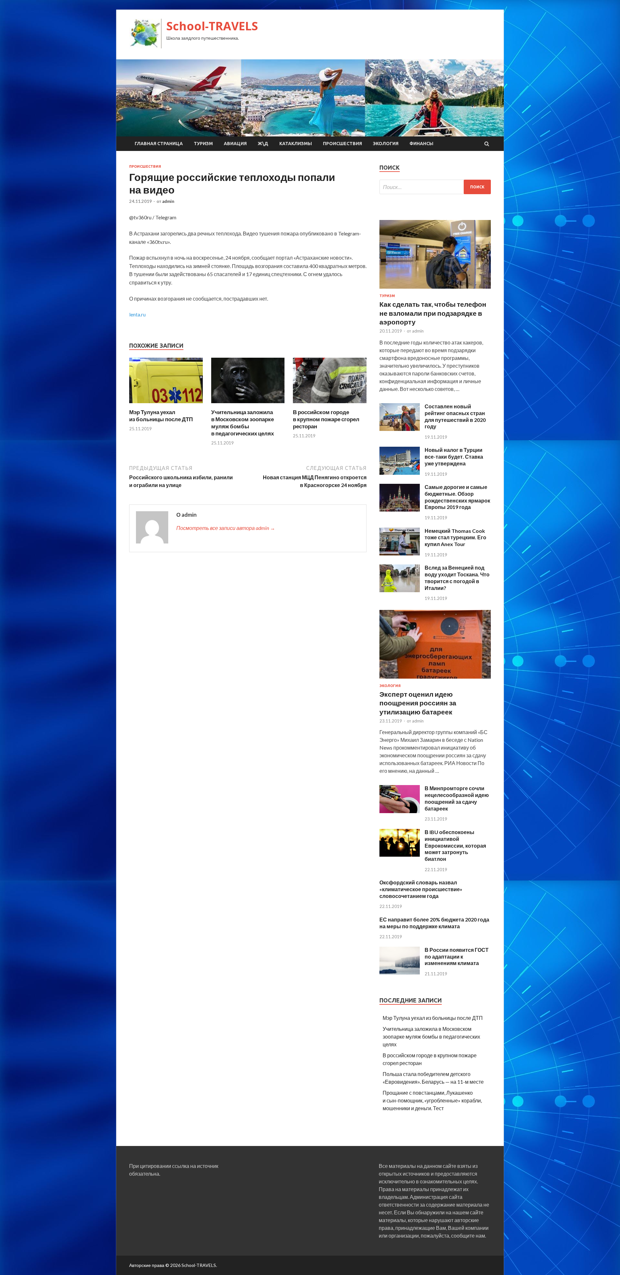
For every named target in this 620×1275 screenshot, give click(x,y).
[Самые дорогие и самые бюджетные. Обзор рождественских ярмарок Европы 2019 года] (399, 509)
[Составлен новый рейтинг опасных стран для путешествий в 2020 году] (399, 429)
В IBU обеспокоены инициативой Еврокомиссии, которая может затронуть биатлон (455, 845)
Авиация (235, 143)
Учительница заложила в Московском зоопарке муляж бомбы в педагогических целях (242, 423)
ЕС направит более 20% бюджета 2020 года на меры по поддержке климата (434, 922)
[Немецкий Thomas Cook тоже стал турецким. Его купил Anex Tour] (399, 553)
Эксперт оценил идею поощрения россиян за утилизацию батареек (417, 703)
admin (168, 201)
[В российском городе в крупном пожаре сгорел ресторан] (330, 405)
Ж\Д (263, 143)
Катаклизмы (295, 143)
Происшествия (342, 143)
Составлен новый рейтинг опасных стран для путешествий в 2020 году (455, 416)
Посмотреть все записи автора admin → (225, 528)
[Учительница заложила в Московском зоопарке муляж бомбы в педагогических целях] (248, 405)
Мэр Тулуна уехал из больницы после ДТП (161, 416)
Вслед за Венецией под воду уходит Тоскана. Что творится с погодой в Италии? (457, 577)
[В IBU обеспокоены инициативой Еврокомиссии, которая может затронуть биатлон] (399, 855)
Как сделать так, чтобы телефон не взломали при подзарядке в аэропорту (432, 313)
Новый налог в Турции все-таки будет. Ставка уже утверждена (454, 456)
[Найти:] (435, 187)
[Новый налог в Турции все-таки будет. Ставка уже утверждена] (399, 473)
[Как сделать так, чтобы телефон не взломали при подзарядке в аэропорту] (435, 290)
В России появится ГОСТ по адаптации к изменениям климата (457, 956)
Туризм (203, 143)
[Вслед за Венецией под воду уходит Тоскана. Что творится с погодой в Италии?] (399, 590)
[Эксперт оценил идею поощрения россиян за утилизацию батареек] (435, 680)
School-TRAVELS (212, 26)
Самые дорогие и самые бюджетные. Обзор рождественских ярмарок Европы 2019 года (457, 497)
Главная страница (159, 143)
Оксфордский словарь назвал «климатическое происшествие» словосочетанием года (420, 889)
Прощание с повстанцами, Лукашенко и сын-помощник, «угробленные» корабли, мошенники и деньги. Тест (432, 1100)
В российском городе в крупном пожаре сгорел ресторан (326, 419)
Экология (385, 143)
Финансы (421, 143)
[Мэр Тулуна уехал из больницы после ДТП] (166, 405)
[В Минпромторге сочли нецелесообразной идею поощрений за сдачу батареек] (399, 811)
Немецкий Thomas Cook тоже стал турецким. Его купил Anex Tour (455, 537)
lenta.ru (137, 314)
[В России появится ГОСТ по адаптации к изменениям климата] (399, 972)
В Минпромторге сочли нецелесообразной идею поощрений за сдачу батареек (457, 798)
